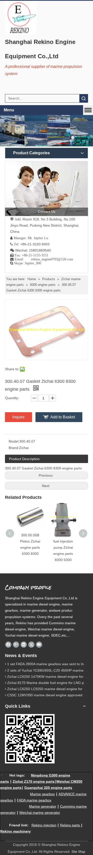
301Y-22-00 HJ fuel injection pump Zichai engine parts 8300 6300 (63, 547)
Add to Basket (62, 417)
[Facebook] (8, 644)
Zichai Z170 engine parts (34, 781)
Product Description (24, 459)
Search (83, 98)
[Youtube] (39, 644)
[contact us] (46, 188)
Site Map (78, 852)
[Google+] (16, 644)
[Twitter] (31, 644)
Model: (14, 441)
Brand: (14, 448)
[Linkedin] (24, 644)
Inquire (18, 417)
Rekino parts (70, 825)
